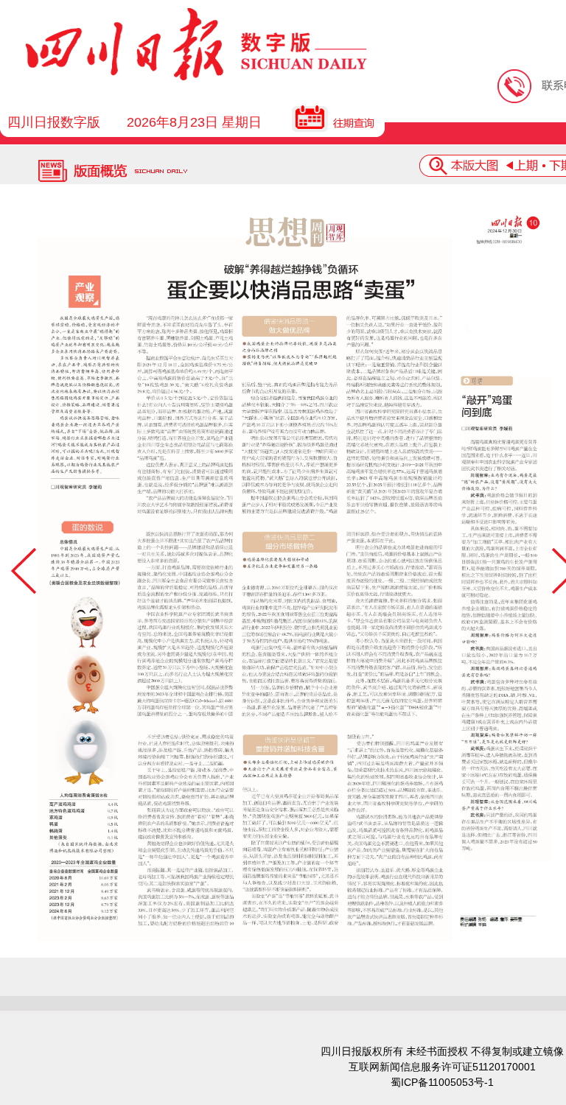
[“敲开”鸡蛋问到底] (507, 619)
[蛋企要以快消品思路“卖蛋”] (245, 589)
